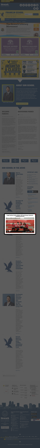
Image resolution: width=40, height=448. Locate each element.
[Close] (35, 214)
